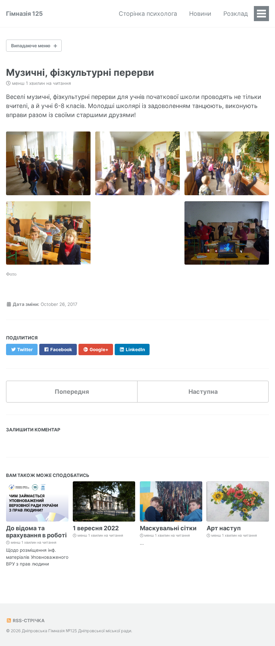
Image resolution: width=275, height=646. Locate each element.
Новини (200, 13)
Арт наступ (224, 528)
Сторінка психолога (148, 13)
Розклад (235, 13)
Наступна (203, 391)
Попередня (72, 391)
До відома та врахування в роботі (36, 532)
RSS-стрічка (28, 620)
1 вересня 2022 (96, 528)
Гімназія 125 (24, 13)
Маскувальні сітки (168, 528)
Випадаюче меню (30, 45)
